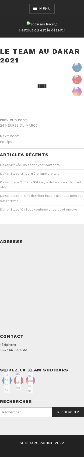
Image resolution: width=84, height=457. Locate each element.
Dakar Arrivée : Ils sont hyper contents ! (30, 165)
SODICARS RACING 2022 (42, 443)
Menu (44, 8)
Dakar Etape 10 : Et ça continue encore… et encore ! (39, 209)
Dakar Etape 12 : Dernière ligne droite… (29, 174)
